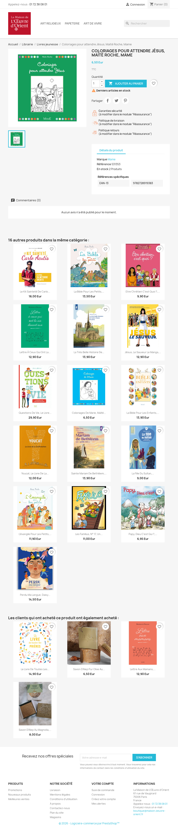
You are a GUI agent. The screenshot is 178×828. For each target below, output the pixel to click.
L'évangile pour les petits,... (35, 534)
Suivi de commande (103, 790)
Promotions (15, 790)
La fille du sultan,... (143, 473)
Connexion (98, 794)
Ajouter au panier (126, 83)
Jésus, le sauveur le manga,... (143, 352)
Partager (107, 100)
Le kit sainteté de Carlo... (35, 291)
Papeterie (72, 23)
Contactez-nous (60, 808)
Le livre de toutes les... (35, 669)
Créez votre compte (104, 799)
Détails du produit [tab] (111, 150)
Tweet (116, 100)
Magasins (55, 817)
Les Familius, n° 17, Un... (89, 534)
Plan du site (57, 812)
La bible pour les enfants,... (143, 412)
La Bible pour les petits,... (89, 291)
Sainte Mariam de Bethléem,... (89, 473)
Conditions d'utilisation (63, 799)
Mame (111, 159)
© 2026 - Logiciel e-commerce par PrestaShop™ (89, 823)
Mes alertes (99, 803)
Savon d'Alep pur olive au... (89, 669)
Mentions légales (60, 794)
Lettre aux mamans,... (143, 669)
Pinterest (125, 100)
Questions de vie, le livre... (35, 412)
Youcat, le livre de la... (35, 473)
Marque (102, 159)
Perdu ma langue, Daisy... (35, 594)
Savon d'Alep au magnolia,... (35, 729)
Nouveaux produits (19, 794)
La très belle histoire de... (89, 352)
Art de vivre (93, 23)
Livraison (55, 790)
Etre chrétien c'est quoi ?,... (143, 291)
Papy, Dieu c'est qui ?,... (143, 534)
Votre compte (103, 784)
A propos (55, 803)
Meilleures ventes (18, 799)
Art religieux (50, 23)
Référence (104, 164)
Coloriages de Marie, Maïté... (89, 412)
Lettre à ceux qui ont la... (35, 352)
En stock (102, 169)
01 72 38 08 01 (38, 4)
